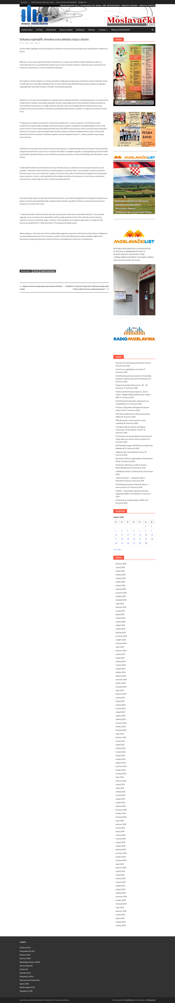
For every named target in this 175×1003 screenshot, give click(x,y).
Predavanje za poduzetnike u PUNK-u (131, 500)
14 (140, 535)
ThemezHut (151, 1000)
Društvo (23, 947)
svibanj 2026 (120, 574)
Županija (80, 30)
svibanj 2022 (120, 748)
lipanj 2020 (120, 831)
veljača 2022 (120, 759)
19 (128, 539)
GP (39, 43)
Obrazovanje (25, 965)
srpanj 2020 (120, 828)
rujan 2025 (120, 603)
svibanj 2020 (120, 835)
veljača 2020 (120, 846)
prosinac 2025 (121, 592)
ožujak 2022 (120, 755)
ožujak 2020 (120, 842)
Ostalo (91, 30)
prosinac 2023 (121, 679)
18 (122, 539)
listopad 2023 (121, 687)
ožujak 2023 (120, 712)
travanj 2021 (121, 795)
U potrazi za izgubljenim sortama (129, 369)
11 (122, 535)
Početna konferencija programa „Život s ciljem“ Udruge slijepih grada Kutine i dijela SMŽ (133, 394)
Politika (23, 973)
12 (128, 535)
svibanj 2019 (120, 878)
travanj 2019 (121, 882)
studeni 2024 (121, 640)
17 (116, 539)
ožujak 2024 (120, 668)
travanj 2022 (121, 752)
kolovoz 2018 (121, 911)
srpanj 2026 (120, 567)
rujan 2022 (120, 734)
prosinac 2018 (121, 896)
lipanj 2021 (120, 788)
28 (140, 543)
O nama (102, 30)
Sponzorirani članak (28, 980)
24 (116, 543)
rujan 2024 (120, 647)
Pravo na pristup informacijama (66, 2)
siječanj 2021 (121, 806)
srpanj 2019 (120, 871)
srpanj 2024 (120, 654)
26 (128, 543)
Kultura (23, 955)
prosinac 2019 (121, 853)
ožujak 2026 (120, 582)
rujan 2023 (120, 690)
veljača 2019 (120, 889)
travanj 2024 (121, 665)
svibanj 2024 (120, 661)
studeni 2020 (121, 813)
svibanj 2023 (120, 705)
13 (134, 535)
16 (152, 535)
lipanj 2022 (120, 744)
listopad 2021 (121, 773)
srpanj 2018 (120, 914)
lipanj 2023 (120, 701)
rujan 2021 (120, 777)
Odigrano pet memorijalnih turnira (130, 452)
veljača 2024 (120, 672)
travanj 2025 (121, 621)
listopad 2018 (121, 904)
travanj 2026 (121, 578)
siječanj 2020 (121, 849)
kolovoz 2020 (121, 824)
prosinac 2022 (121, 723)
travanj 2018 (121, 925)
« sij (114, 549)
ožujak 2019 (120, 885)
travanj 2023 (121, 708)
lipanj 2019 (120, 875)
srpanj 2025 (120, 611)
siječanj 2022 (121, 762)
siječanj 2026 (121, 589)
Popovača (51, 30)
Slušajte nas (82, 2)
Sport (22, 984)
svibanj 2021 (120, 791)
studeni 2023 (121, 683)
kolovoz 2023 (121, 694)
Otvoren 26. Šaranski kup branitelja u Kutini (133, 363)
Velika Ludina (65, 30)
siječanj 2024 (121, 676)
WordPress (129, 1000)
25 (122, 543)
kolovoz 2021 (121, 781)
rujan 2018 (120, 907)
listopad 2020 (121, 817)
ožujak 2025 (120, 625)
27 (134, 543)
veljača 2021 (120, 802)
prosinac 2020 (121, 809)
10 (116, 535)
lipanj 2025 (120, 614)
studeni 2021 (121, 770)
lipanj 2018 (120, 918)
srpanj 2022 (120, 741)
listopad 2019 (121, 860)
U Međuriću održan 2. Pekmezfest (129, 471)
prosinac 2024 (121, 636)
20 (134, 539)
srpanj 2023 (120, 697)
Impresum (24, 2)
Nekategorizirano (48, 271)
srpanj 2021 (120, 784)
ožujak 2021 (120, 799)
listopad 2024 (121, 643)
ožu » (119, 549)
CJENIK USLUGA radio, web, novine (42, 2)
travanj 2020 (121, 838)
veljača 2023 (120, 715)
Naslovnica (26, 30)
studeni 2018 (121, 900)
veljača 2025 (120, 629)
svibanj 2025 (120, 618)
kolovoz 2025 (121, 607)
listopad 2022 (121, 730)
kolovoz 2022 (121, 737)
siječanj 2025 (121, 632)
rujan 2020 (120, 820)
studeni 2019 (121, 857)
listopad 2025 (121, 600)
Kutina (39, 30)
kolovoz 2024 (121, 650)
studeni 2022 (121, 726)
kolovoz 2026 (121, 563)
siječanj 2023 (121, 719)
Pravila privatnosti (120, 30)
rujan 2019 (120, 864)
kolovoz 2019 (121, 867)
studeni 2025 (121, 596)
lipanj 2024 (120, 658)
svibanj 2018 (120, 922)
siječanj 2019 (121, 893)
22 (146, 539)
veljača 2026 (120, 585)
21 (140, 539)
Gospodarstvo (25, 951)
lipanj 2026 (120, 571)
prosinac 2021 (121, 766)
